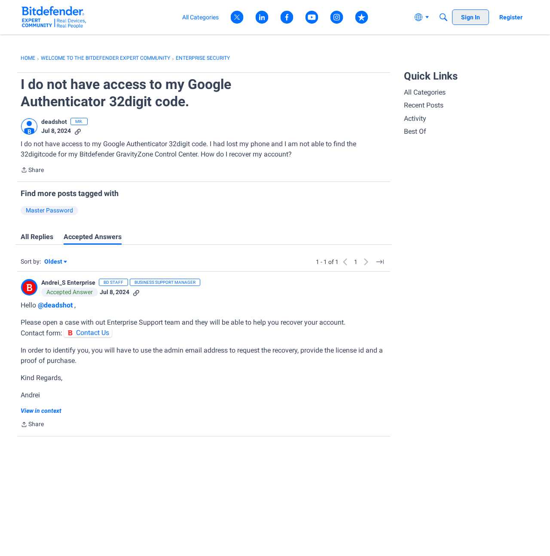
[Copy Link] (78, 130)
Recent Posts (423, 105)
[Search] (443, 17)
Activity (415, 118)
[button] (29, 126)
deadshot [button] (54, 121)
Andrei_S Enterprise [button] (68, 282)
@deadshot (55, 305)
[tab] (36, 237)
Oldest (53, 262)
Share (32, 170)
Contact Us (92, 333)
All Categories (425, 92)
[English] (54, 17)
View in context (41, 410)
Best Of (415, 131)
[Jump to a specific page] (380, 262)
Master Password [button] (49, 210)
